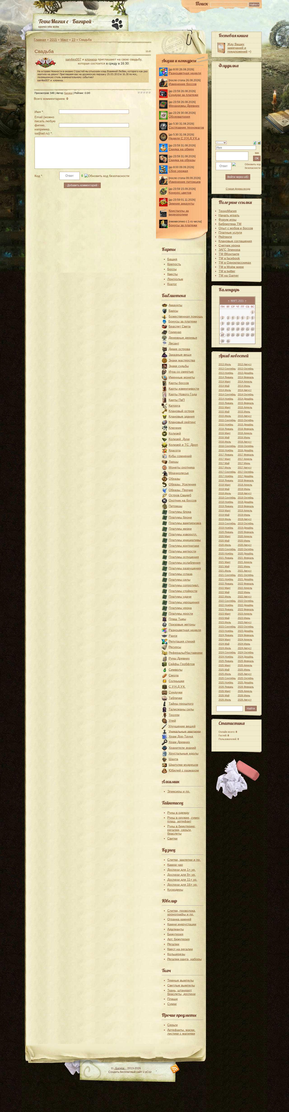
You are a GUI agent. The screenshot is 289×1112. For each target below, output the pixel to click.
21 (247, 328)
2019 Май (224, 514)
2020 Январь (226, 532)
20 (242, 328)
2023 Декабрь (245, 631)
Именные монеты (182, 377)
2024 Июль (225, 648)
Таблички (175, 698)
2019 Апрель (245, 510)
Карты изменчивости (184, 388)
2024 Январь (226, 635)
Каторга (174, 405)
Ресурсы (175, 647)
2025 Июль (225, 674)
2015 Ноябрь (226, 424)
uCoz (148, 1072)
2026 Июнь (244, 695)
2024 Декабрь (245, 656)
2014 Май (224, 385)
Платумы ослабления (184, 562)
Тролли (174, 715)
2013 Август (245, 364)
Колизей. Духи (179, 439)
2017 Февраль (246, 454)
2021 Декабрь (245, 579)
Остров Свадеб (180, 495)
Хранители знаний (182, 747)
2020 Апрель (245, 536)
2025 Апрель (245, 665)
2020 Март (225, 536)
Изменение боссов (182, 84)
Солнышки (176, 681)
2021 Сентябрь (227, 575)
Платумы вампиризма (185, 523)
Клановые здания (182, 416)
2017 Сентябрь (227, 471)
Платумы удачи (180, 596)
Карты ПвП (177, 400)
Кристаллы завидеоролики (179, 212)
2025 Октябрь (246, 678)
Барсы (173, 311)
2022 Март (225, 588)
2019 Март (225, 510)
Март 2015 (237, 300)
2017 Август (245, 467)
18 (232, 328)
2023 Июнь (244, 618)
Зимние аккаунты (181, 203)
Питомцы (175, 506)
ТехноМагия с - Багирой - (66, 21)
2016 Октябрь (246, 446)
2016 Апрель (245, 433)
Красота (175, 450)
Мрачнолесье (179, 473)
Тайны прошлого (181, 703)
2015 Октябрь (246, 420)
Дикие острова (179, 349)
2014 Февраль (246, 377)
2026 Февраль (246, 686)
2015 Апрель (245, 407)
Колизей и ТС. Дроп (183, 444)
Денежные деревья (183, 337)
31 (228, 340)
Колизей (175, 433)
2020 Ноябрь (226, 553)
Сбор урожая (178, 171)
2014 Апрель (245, 381)
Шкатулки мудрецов (183, 764)
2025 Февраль (246, 661)
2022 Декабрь (245, 605)
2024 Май (224, 643)
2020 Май (224, 540)
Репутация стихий (182, 641)
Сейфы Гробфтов (181, 664)
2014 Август (245, 390)
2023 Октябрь (246, 626)
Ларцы (173, 461)
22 (252, 328)
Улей (172, 720)
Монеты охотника (182, 467)
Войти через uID (237, 177)
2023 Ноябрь (226, 631)
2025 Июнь (244, 669)
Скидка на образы (182, 160)
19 (237, 328)
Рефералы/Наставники (186, 652)
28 (247, 334)
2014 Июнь (244, 385)
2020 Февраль (246, 532)
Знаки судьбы (179, 366)
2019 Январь (226, 506)
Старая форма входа (238, 188)
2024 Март (225, 639)
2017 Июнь (244, 463)
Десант (174, 343)
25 (232, 334)
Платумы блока (180, 511)
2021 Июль (225, 570)
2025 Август (245, 674)
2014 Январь (226, 377)
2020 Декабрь (245, 553)
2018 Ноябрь (226, 502)
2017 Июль (225, 467)
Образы (174, 478)
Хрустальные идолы (183, 753)
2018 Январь (226, 480)
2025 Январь (226, 661)
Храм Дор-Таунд (181, 736)
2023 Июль (225, 622)
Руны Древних (179, 658)
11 (233, 323)
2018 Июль (225, 493)
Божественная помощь (186, 316)
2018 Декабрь (245, 502)
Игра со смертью (181, 371)
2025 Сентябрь (227, 678)
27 (242, 334)
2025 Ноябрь (226, 682)
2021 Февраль (246, 557)
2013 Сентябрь (227, 368)
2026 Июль (225, 699)
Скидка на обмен (181, 149)
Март (64, 39)
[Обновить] (254, 142)
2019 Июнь (244, 514)
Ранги (173, 635)
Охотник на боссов (182, 500)
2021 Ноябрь (226, 579)
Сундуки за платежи (183, 95)
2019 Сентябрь (227, 523)
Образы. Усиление (182, 484)
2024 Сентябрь (227, 652)
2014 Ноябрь (226, 398)
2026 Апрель (245, 691)
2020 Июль (225, 545)
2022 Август (245, 596)
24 (228, 334)
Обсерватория (179, 116)
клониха (91, 59)
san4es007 (73, 59)
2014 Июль (225, 390)
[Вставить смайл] (259, 142)
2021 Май (224, 566)
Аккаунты (175, 305)
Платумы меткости (182, 551)
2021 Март (225, 562)
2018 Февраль (246, 480)
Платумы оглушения (184, 557)
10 (228, 323)
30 (222, 340)
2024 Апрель (245, 639)
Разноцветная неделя (185, 73)
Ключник (175, 428)
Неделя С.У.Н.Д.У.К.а (184, 138)
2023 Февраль (246, 609)
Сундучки (175, 692)
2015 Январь (226, 403)
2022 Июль (225, 596)
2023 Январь (226, 609)
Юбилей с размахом (184, 770)
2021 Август (245, 570)
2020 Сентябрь (227, 549)
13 (242, 323)
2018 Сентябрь (227, 497)
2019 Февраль (246, 506)
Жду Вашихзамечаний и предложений (237, 47)
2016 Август (245, 441)
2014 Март (225, 381)
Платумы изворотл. (183, 534)
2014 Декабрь (245, 398)
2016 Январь (226, 428)
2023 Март (225, 613)
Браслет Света (180, 326)
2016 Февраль (246, 428)
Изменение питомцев (184, 182)
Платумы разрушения (185, 568)
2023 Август (245, 622)
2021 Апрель (245, 562)
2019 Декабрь (245, 527)
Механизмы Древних (184, 105)
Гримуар (175, 332)
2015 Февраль (246, 403)
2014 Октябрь (246, 394)
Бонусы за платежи (183, 225)
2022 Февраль (246, 583)
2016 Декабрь (245, 450)
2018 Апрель (245, 484)
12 (237, 323)
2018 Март (225, 484)
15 (252, 323)
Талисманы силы (181, 709)
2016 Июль (225, 441)
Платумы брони (180, 517)
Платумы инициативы (185, 540)
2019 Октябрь (246, 523)
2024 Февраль (246, 635)
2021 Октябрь (246, 575)
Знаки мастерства (182, 360)
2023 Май (224, 618)
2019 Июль (225, 519)
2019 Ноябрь (226, 527)
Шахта (173, 759)
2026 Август (245, 699)
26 (237, 334)
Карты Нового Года (183, 394)
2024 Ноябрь (226, 656)
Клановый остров (181, 411)
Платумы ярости (181, 613)
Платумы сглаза (180, 574)
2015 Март (225, 407)
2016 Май (224, 437)
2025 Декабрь (245, 682)
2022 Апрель (245, 588)
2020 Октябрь (246, 549)
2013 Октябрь (246, 368)
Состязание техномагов (186, 127)
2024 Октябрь (246, 652)
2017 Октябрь (246, 471)
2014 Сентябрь (227, 394)
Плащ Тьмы (177, 619)
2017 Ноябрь (226, 476)
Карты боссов (179, 383)
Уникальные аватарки (185, 731)
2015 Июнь (244, 411)
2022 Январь (226, 583)
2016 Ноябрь (226, 450)
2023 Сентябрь (227, 626)
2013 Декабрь (245, 373)
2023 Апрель (245, 613)
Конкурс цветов (180, 192)
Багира (68, 93)
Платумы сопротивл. (184, 585)
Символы (175, 669)
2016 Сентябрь (227, 446)
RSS (174, 1068)
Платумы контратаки (184, 545)
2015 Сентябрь (227, 420)
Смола (174, 675)
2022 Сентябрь (227, 600)
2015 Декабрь (245, 424)
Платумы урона (180, 608)
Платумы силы (179, 579)
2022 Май (224, 592)
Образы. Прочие (181, 490)
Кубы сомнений (180, 456)
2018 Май (224, 489)
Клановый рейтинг (182, 422)
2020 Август (245, 545)
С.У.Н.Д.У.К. (177, 686)
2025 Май (224, 669)
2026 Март (225, 691)
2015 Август (245, 416)
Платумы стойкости (183, 591)
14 (247, 323)
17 (228, 328)
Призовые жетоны (182, 624)
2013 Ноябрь (226, 373)
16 (222, 328)
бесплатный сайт (131, 1072)
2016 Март (225, 433)
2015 (53, 39)
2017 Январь (226, 454)
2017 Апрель (245, 459)
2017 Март (225, 459)
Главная (40, 39)
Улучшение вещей (182, 726)
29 (252, 334)
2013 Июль (225, 364)
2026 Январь (226, 686)
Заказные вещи (180, 354)
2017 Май (224, 463)
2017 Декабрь (245, 476)
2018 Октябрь (246, 497)
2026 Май (224, 695)
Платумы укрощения (184, 602)
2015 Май (224, 411)
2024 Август (245, 648)
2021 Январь (226, 557)
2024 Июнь (244, 643)
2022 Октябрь (246, 600)
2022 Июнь (244, 592)
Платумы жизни (180, 528)
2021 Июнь (244, 566)
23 (73, 39)
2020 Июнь (244, 540)
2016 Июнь (244, 437)
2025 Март (225, 665)
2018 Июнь (244, 489)
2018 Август (245, 493)
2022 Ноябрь (226, 605)
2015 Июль (225, 416)
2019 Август (245, 519)
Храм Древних (179, 742)
